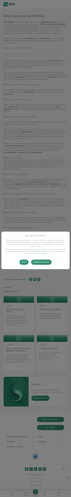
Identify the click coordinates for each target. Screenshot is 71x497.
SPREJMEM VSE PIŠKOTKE (41, 262)
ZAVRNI (24, 262)
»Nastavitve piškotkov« (40, 253)
